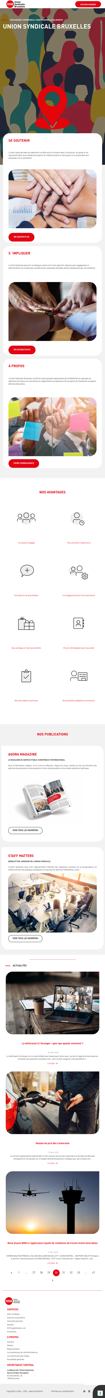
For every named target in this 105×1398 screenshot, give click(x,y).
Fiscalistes (11, 1332)
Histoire (10, 1342)
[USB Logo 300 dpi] (15, 4)
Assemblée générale (15, 1360)
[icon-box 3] (52, 426)
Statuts (10, 1346)
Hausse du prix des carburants (52, 1143)
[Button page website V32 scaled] (52, 112)
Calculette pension (15, 1321)
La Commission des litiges (18, 1356)
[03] (52, 311)
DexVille (39, 1391)
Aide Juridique (13, 1314)
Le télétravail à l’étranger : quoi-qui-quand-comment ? (52, 1043)
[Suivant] (52, 1280)
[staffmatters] (52, 903)
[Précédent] (11, 1272)
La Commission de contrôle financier (22, 1353)
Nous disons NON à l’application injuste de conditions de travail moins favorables (53, 1243)
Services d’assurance (16, 1318)
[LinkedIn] (89, 1391)
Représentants (13, 1349)
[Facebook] (84, 1391)
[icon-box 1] (52, 198)
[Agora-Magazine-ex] (45, 798)
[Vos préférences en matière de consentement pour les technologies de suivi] (100, 1393)
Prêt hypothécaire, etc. (16, 1328)
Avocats (10, 1325)
